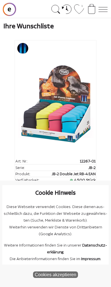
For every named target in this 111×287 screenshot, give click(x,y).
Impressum (90, 259)
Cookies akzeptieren (55, 274)
